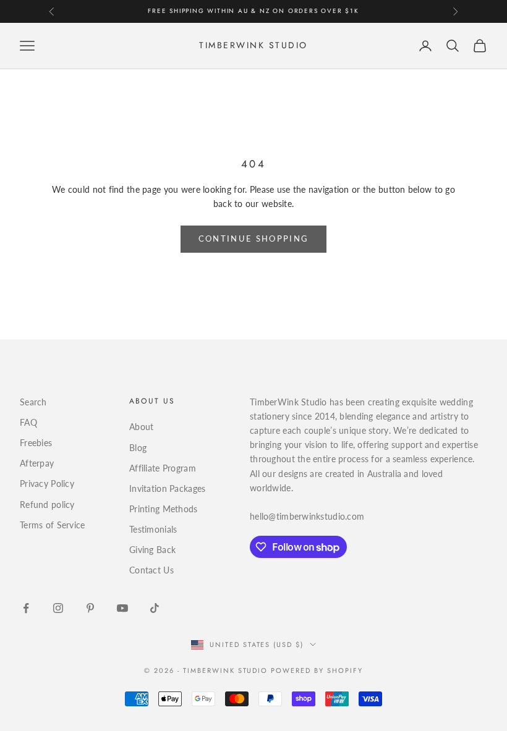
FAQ (28, 422)
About (141, 426)
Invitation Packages (167, 488)
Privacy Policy (47, 483)
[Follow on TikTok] (154, 608)
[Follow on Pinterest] (90, 608)
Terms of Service (52, 525)
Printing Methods (163, 509)
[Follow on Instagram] (58, 608)
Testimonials (153, 529)
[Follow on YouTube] (122, 608)
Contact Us (151, 570)
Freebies (36, 442)
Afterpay (37, 463)
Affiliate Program (162, 468)
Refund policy (47, 504)
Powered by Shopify (317, 670)
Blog (138, 447)
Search (33, 402)
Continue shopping (253, 238)
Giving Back (152, 549)
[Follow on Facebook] (26, 608)
